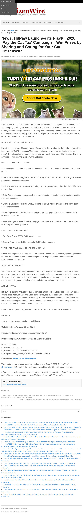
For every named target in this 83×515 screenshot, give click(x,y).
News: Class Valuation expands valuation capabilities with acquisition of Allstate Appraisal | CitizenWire (38, 456)
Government (59, 22)
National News (48, 56)
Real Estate (48, 22)
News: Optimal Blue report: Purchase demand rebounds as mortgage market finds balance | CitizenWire (50, 399)
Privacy (3, 9)
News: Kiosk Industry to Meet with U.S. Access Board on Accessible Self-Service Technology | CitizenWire (39, 463)
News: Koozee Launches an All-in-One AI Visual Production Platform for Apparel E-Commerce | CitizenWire (39, 430)
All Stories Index (32, 56)
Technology (16, 22)
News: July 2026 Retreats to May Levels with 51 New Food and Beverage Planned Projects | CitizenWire (39, 442)
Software (6, 391)
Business (6, 22)
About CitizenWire (6, 1)
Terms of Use (5, 12)
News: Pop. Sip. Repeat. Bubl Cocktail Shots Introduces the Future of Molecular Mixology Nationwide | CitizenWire (42, 453)
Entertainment (36, 22)
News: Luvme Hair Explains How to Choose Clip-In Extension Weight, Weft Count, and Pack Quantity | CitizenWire (42, 427)
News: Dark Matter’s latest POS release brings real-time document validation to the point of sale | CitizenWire (40, 422)
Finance (25, 22)
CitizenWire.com (9, 367)
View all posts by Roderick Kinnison (15, 385)
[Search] (78, 411)
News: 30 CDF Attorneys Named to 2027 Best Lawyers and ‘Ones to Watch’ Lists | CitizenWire (35, 425)
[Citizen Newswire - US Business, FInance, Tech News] (23, 15)
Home (12, 31)
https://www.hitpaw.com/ (24, 359)
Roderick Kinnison (8, 56)
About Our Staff (5, 5)
